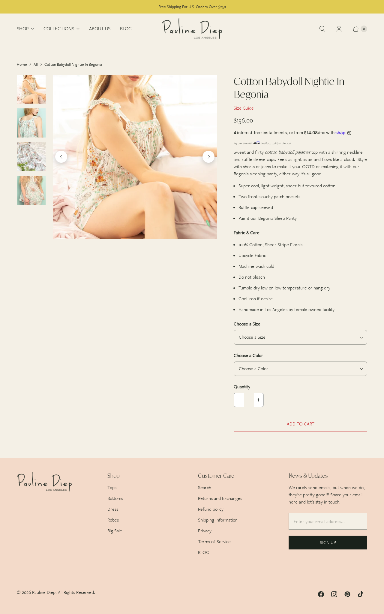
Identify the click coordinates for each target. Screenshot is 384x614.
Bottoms (115, 498)
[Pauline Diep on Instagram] (334, 594)
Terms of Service (214, 541)
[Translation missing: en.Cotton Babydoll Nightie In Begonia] (31, 89)
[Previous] (61, 157)
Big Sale (114, 531)
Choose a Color (248, 355)
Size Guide (244, 108)
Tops (111, 487)
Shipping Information (218, 520)
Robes (113, 520)
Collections (59, 28)
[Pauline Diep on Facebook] (321, 594)
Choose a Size (247, 324)
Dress (112, 509)
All (36, 64)
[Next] (208, 157)
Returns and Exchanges (220, 498)
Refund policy (211, 509)
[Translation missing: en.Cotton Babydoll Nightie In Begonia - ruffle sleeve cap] (31, 122)
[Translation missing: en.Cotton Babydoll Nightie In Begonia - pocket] (31, 190)
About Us (99, 28)
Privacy (205, 531)
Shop (22, 28)
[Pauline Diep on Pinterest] (347, 594)
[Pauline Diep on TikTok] (360, 594)
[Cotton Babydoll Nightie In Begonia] (135, 157)
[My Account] (339, 29)
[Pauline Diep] (192, 28)
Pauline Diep (44, 592)
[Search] (322, 29)
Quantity (242, 386)
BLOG (125, 28)
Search (204, 487)
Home (22, 64)
